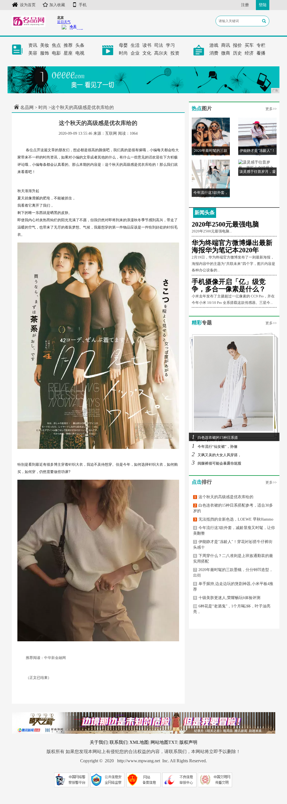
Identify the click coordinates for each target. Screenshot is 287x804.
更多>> (271, 109)
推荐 (68, 45)
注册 (245, 5)
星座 (68, 53)
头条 (79, 45)
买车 (249, 45)
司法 (158, 45)
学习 (170, 45)
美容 (32, 53)
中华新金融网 (55, 658)
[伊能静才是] (257, 136)
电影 (56, 53)
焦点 (56, 45)
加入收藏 (57, 5)
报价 (237, 45)
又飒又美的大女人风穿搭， (216, 455)
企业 (135, 53)
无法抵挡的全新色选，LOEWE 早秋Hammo (233, 519)
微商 (225, 53)
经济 (249, 53)
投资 (174, 53)
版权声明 (188, 742)
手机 (83, 5)
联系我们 (119, 742)
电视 (79, 53)
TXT (172, 742)
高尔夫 (161, 53)
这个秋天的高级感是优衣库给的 (223, 497)
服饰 (44, 53)
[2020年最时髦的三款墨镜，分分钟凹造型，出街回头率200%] (211, 136)
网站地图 (159, 742)
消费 (213, 53)
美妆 (44, 45)
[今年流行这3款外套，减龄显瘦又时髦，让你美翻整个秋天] (211, 178)
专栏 (260, 45)
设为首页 (28, 5)
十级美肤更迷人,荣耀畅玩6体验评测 (227, 598)
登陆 (263, 5)
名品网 (27, 107)
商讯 (225, 45)
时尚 (123, 53)
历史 (237, 53)
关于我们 (99, 742)
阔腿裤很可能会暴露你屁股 (216, 463)
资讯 (32, 45)
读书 (146, 45)
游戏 (213, 45)
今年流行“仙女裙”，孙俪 (214, 446)
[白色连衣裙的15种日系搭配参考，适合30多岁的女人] (234, 386)
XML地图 (139, 742)
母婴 (123, 45)
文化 (146, 53)
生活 (135, 45)
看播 (260, 53)
